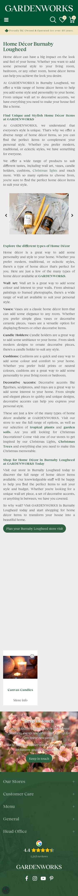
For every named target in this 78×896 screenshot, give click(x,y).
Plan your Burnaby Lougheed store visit (34, 528)
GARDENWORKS (51, 276)
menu (6, 20)
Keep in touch (39, 758)
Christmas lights (45, 170)
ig (35, 878)
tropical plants (42, 427)
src (53, 20)
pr (51, 878)
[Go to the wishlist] (62, 20)
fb (27, 878)
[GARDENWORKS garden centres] (39, 8)
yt (43, 878)
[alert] (6, 890)
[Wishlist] (62, 20)
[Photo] (39, 215)
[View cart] (72, 20)
